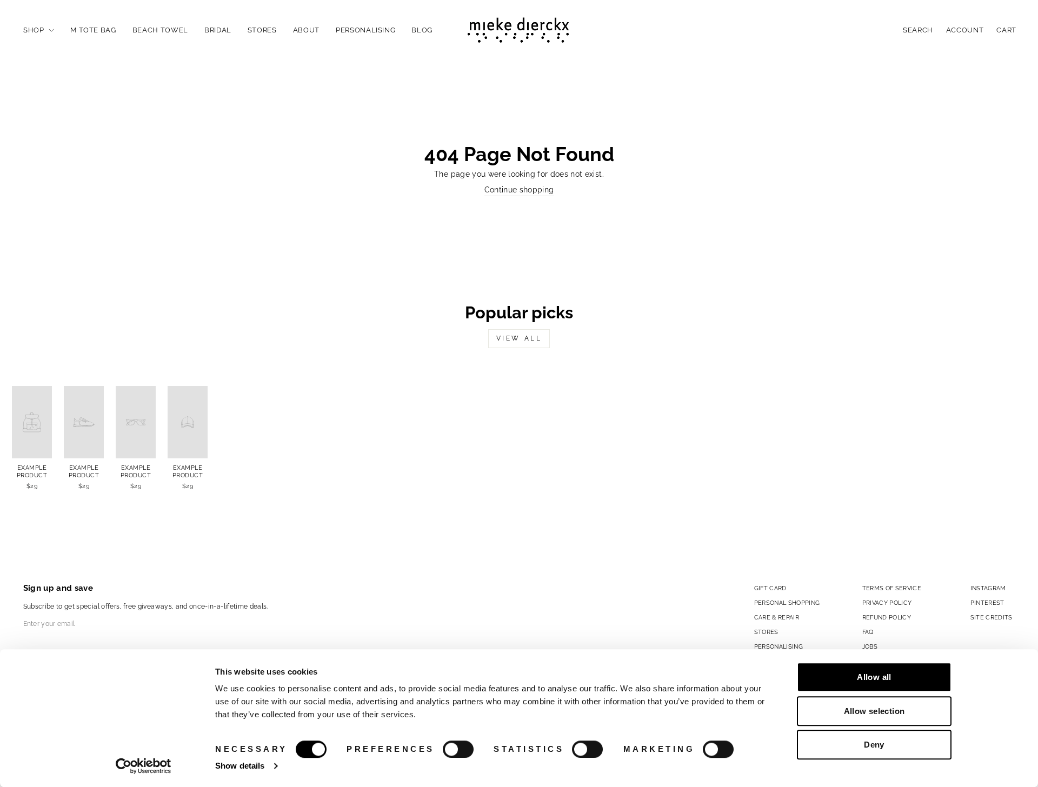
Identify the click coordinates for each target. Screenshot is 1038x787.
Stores (262, 30)
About (306, 30)
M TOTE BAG (93, 30)
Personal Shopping (787, 602)
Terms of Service (892, 588)
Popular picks (519, 312)
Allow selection (874, 711)
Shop (34, 30)
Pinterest (987, 602)
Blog (421, 30)
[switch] (458, 749)
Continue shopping (519, 189)
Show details (239, 765)
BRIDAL (217, 30)
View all (519, 338)
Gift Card (770, 588)
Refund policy (886, 617)
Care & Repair (777, 617)
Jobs (869, 646)
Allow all (874, 677)
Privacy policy (887, 602)
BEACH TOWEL (160, 30)
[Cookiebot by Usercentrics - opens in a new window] (143, 766)
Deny (874, 744)
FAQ (868, 632)
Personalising (365, 30)
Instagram (988, 588)
